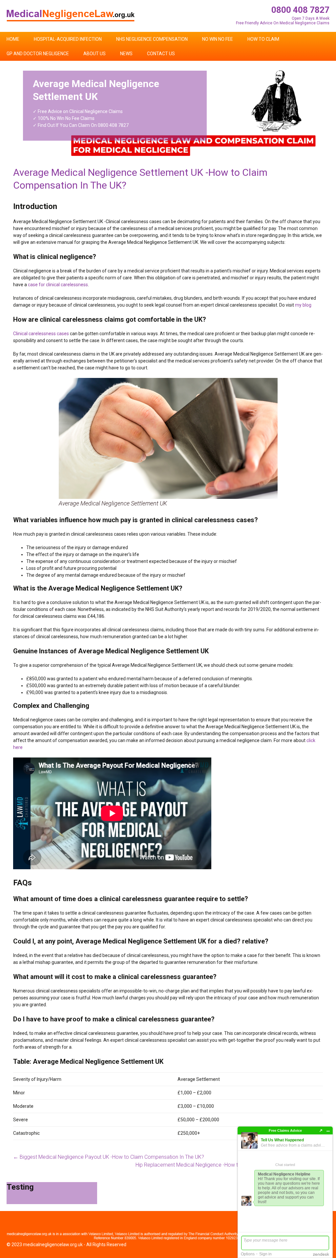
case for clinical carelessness (58, 284)
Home (13, 39)
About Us (94, 53)
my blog (303, 305)
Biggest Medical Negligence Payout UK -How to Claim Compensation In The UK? (108, 1157)
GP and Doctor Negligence (38, 53)
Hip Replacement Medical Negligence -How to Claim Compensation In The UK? (229, 1165)
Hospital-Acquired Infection (68, 39)
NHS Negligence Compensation (152, 39)
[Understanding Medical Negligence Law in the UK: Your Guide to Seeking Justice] (71, 15)
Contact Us (161, 53)
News (126, 53)
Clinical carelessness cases (41, 333)
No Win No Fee (217, 39)
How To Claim (263, 39)
